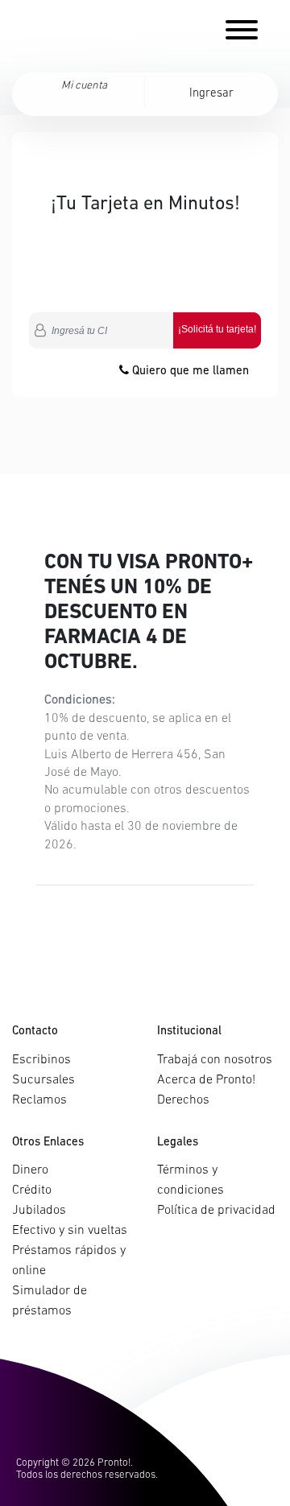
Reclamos (39, 1100)
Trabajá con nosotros (214, 1060)
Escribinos (41, 1060)
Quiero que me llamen (189, 371)
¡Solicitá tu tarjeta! (217, 329)
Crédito (32, 1190)
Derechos (183, 1100)
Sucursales (43, 1080)
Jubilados (39, 1210)
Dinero (30, 1170)
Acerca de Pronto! (206, 1080)
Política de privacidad (216, 1210)
